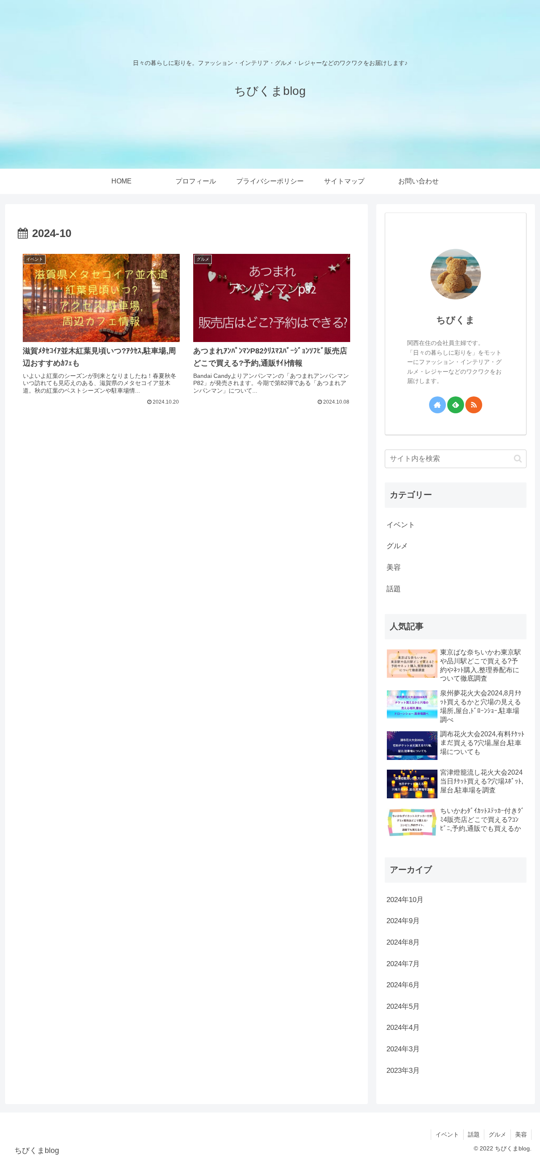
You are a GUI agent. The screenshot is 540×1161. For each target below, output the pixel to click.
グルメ (497, 1134)
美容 (521, 1134)
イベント (447, 1134)
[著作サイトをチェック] (437, 404)
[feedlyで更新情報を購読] (455, 404)
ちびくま (455, 320)
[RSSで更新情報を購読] (473, 404)
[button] (517, 458)
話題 (474, 1134)
